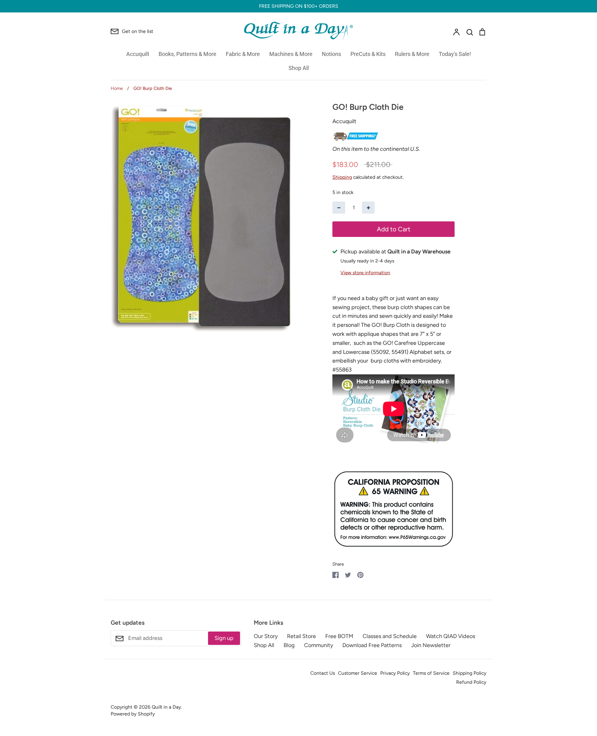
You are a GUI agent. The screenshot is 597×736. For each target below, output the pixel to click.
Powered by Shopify (133, 714)
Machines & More (290, 54)
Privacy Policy (395, 673)
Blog (289, 645)
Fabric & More (243, 54)
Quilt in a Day (166, 707)
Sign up (224, 638)
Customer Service (357, 673)
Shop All (299, 68)
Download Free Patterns (372, 645)
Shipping (342, 177)
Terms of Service (431, 673)
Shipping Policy (469, 673)
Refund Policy (471, 682)
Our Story (266, 636)
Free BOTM (339, 636)
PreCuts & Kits (368, 54)
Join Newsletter (431, 645)
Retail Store (301, 636)
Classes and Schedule (390, 636)
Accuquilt (137, 54)
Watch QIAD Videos (450, 636)
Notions (331, 54)
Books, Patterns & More (187, 54)
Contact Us (322, 673)
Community (318, 645)
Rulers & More (412, 54)
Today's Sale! (455, 54)
